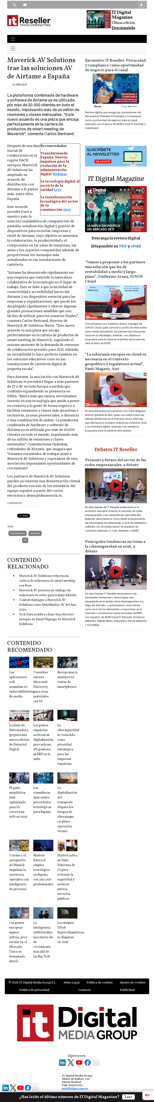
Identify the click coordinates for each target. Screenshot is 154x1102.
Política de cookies (99, 982)
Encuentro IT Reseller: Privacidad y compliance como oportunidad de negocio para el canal (115, 65)
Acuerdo (35, 533)
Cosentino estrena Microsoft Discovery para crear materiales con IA (41, 687)
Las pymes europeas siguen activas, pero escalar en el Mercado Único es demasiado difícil (18, 942)
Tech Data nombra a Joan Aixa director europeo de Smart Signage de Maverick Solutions (47, 619)
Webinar (60, 174)
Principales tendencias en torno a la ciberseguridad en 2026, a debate (115, 546)
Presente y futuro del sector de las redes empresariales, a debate (115, 462)
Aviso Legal (71, 982)
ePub (135, 246)
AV (25, 540)
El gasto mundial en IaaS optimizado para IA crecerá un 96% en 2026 (18, 802)
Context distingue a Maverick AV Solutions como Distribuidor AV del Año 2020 (47, 605)
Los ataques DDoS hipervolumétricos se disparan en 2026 (70, 932)
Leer (57, 190)
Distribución (17, 533)
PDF (123, 246)
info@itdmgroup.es (75, 1088)
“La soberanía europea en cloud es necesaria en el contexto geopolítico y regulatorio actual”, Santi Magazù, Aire (115, 362)
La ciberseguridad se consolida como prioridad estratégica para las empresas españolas (68, 744)
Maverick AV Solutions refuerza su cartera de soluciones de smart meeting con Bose (47, 581)
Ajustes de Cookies (133, 982)
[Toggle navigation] (12, 39)
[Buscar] (14, 5)
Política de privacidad (34, 990)
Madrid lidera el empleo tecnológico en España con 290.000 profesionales (43, 870)
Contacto (84, 990)
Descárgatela (123, 28)
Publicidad (127, 990)
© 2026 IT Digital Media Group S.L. (32, 982)
